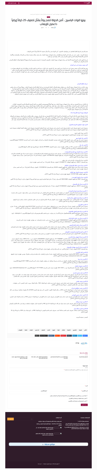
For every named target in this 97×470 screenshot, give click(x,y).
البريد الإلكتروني (84, 390)
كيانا (26, 330)
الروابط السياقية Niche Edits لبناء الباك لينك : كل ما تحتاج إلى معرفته (44, 428)
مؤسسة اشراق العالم (12, 3)
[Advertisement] (48, 9)
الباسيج (74, 330)
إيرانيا (80, 330)
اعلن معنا (40, 464)
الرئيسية (64, 14)
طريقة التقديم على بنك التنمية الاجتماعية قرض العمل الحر (59, 357)
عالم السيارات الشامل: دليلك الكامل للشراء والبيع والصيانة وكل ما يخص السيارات (44, 434)
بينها (53, 330)
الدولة (68, 330)
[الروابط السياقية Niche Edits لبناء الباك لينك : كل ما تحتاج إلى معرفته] (58, 429)
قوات (31, 330)
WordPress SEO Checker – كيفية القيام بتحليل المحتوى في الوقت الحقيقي (49, 424)
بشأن (63, 330)
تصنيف (42, 330)
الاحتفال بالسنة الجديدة (83, 357)
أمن (85, 330)
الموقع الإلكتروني (44, 390)
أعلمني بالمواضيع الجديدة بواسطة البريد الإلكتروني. (77, 401)
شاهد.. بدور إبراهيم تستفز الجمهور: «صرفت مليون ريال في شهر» (19, 357)
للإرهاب (20, 330)
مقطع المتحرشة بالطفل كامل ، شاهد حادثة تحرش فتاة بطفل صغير (39, 357)
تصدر (48, 330)
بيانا (58, 330)
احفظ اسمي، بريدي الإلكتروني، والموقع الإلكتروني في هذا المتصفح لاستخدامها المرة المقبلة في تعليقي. (68, 395)
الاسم (86, 385)
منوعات (61, 14)
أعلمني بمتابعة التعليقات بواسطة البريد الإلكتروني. (78, 398)
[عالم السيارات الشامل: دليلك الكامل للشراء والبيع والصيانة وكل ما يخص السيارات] (58, 435)
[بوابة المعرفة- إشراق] (86, 3)
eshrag (52, 27)
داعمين (36, 330)
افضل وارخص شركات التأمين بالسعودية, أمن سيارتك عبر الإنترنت (50, 421)
